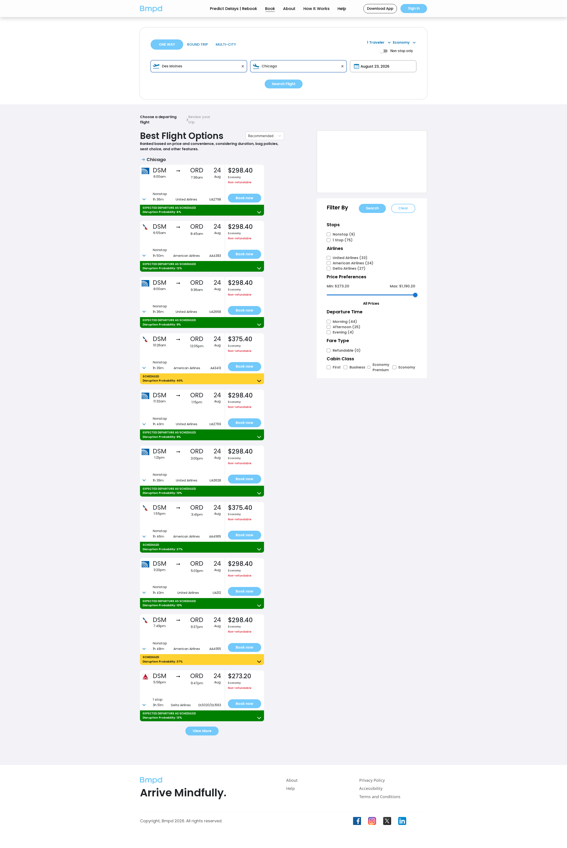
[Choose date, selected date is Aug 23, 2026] (356, 66)
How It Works (316, 8)
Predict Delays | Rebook (233, 8)
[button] (151, 9)
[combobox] (199, 66)
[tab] (167, 44)
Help (342, 8)
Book (270, 8)
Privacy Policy (372, 780)
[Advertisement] (372, 162)
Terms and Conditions (379, 796)
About (289, 8)
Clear (403, 208)
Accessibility (371, 788)
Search (372, 208)
